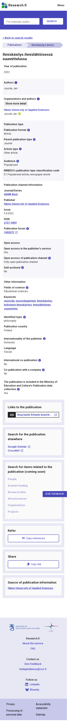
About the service (32, 643)
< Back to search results (18, 37)
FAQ (32, 648)
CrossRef (14, 450)
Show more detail (16, 103)
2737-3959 (10, 222)
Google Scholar (17, 446)
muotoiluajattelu (26, 300)
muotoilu (9, 300)
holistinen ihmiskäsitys (18, 304)
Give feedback (32, 663)
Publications (14, 44)
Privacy (10, 704)
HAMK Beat (11, 194)
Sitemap (40, 714)
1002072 (9, 232)
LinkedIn (35, 684)
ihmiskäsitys (44, 300)
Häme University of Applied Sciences (26, 109)
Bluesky (34, 689)
